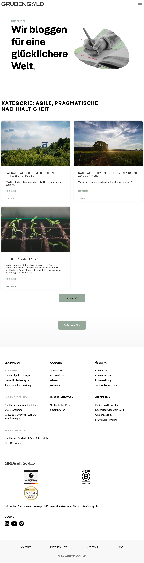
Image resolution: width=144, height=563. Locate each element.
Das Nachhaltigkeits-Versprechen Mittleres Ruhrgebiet (30, 174)
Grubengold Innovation (107, 404)
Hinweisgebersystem (106, 419)
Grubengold (103, 414)
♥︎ (72, 555)
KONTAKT (26, 547)
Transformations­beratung (18, 385)
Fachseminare (57, 375)
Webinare (55, 385)
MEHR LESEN (11, 191)
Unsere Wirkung (103, 380)
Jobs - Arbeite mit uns (106, 385)
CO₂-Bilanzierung (13, 409)
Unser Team (101, 370)
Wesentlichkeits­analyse (17, 380)
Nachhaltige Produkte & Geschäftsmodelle (27, 438)
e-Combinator (57, 409)
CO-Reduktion (13, 442)
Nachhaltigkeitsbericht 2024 (109, 409)
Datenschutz (58, 547)
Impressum (92, 547)
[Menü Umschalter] (140, 4)
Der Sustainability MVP (22, 259)
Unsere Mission (103, 375)
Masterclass (56, 370)
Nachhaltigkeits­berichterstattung (21, 404)
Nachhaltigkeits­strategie (17, 375)
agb (121, 547)
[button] (72, 298)
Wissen (54, 380)
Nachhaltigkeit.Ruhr (60, 404)
